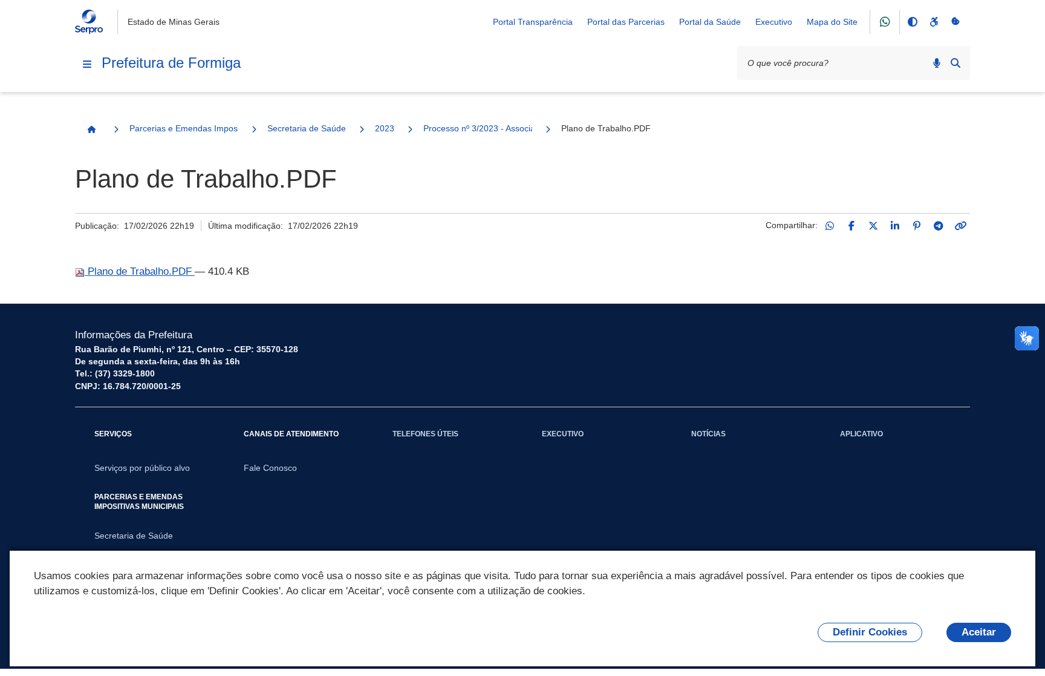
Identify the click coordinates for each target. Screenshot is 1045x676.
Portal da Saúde (710, 22)
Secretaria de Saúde (306, 128)
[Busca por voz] (936, 63)
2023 (384, 128)
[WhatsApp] (829, 225)
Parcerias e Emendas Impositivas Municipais (183, 128)
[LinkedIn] (895, 225)
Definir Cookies (870, 632)
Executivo (773, 22)
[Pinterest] (916, 225)
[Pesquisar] (955, 63)
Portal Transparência (533, 22)
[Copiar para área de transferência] (960, 225)
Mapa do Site (832, 22)
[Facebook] (851, 225)
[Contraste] (912, 21)
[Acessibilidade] (933, 21)
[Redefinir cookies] (955, 21)
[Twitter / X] (873, 225)
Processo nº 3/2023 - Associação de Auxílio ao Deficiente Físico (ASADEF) (477, 128)
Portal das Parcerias (626, 22)
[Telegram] (938, 225)
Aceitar (979, 632)
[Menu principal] (87, 64)
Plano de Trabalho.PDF (140, 271)
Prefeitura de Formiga (171, 62)
